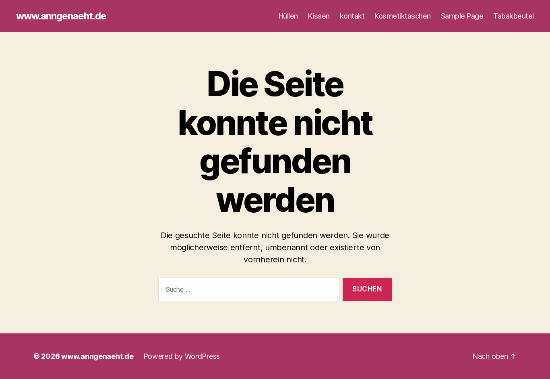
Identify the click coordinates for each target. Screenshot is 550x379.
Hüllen (288, 16)
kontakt (352, 16)
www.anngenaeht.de (61, 16)
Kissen (319, 16)
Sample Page (462, 16)
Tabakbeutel (513, 16)
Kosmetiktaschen (402, 16)
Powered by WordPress (181, 356)
